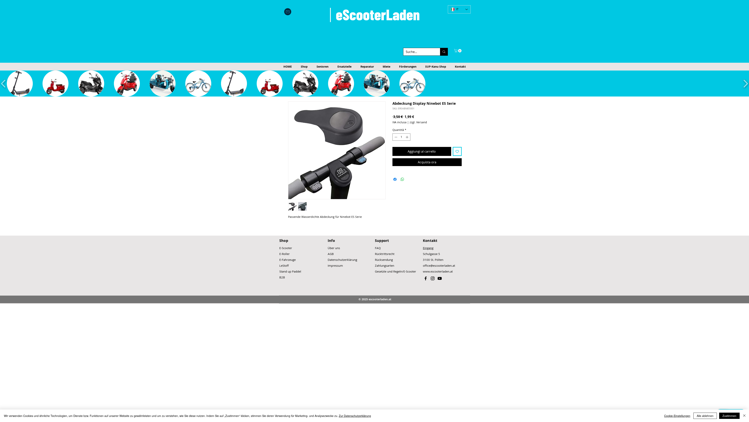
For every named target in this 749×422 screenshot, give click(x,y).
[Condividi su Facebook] (395, 179)
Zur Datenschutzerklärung (355, 416)
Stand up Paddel (290, 271)
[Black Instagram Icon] (432, 278)
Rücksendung (384, 260)
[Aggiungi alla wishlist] (457, 151)
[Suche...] (444, 51)
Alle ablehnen (705, 416)
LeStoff (284, 265)
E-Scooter (285, 248)
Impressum (335, 265)
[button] (458, 50)
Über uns (334, 248)
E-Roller (284, 254)
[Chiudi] (744, 416)
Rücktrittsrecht (384, 254)
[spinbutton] (401, 137)
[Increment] (407, 137)
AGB (331, 254)
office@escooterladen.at (439, 265)
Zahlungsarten (384, 265)
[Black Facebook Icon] (425, 278)
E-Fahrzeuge (287, 260)
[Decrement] (395, 137)
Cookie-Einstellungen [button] (677, 416)
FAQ (378, 248)
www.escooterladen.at (438, 271)
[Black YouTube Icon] (439, 278)
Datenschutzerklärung (342, 260)
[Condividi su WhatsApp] (402, 179)
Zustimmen (729, 416)
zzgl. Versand (418, 122)
